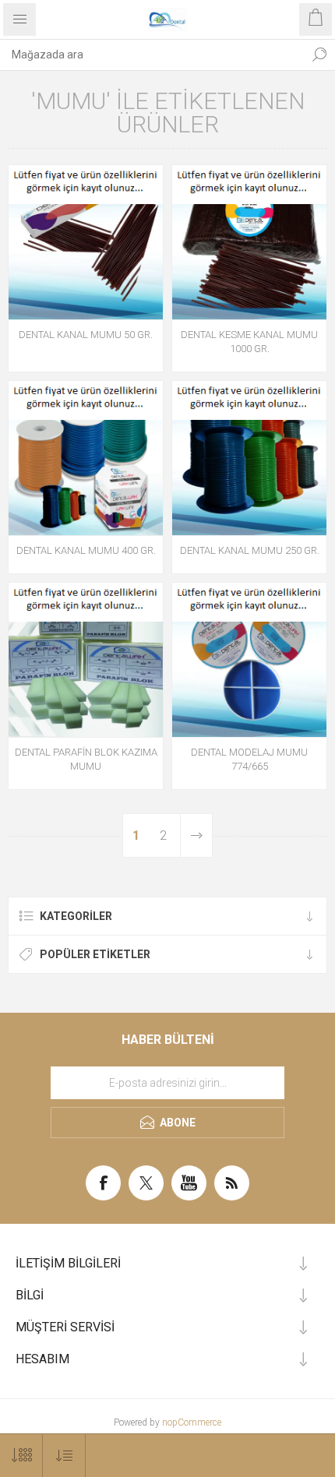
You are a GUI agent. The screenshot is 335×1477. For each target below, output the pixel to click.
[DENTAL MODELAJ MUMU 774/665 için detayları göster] (249, 660)
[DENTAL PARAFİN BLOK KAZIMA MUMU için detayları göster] (86, 660)
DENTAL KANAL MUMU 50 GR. (86, 334)
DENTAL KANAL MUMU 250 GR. (249, 550)
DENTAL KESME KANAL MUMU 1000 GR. (249, 341)
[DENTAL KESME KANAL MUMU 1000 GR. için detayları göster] (249, 242)
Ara (319, 54)
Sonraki (196, 835)
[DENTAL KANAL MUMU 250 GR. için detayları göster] (249, 458)
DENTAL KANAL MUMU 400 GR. (86, 550)
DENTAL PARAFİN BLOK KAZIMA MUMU (86, 759)
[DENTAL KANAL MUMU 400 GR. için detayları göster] (86, 458)
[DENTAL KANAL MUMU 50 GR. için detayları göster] (86, 242)
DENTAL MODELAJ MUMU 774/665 (249, 759)
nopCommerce (191, 1422)
